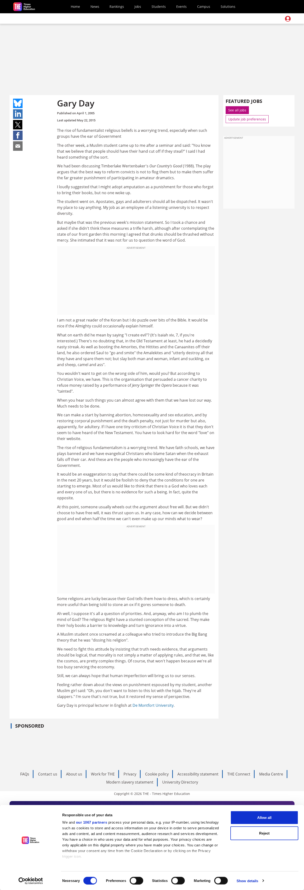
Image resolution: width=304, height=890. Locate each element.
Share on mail (18, 146)
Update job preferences (247, 119)
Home (75, 6)
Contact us (47, 774)
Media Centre (271, 774)
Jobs (137, 6)
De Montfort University (153, 705)
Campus (203, 6)
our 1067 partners (91, 822)
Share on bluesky (18, 103)
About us (74, 774)
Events (181, 6)
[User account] (288, 19)
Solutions (228, 6)
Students (159, 6)
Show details (247, 881)
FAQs (24, 774)
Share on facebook (18, 135)
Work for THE (103, 774)
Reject (264, 833)
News (94, 6)
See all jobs (237, 110)
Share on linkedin (18, 114)
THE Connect (238, 774)
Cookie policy (157, 774)
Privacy (130, 774)
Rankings (116, 6)
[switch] (136, 880)
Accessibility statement (197, 774)
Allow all (264, 818)
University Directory (180, 782)
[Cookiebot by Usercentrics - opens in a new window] (31, 880)
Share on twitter (18, 124)
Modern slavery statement (129, 782)
